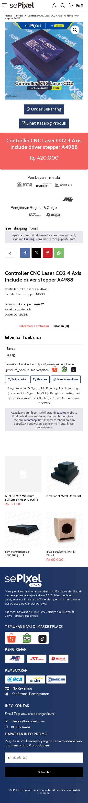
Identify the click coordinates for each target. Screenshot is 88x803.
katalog (61, 412)
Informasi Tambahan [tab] (34, 326)
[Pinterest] (48, 253)
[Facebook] (25, 253)
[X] (36, 253)
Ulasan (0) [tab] (61, 326)
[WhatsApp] (59, 253)
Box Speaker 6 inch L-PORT (61, 553)
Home (8, 15)
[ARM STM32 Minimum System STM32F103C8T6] (23, 474)
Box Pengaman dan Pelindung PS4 (18, 553)
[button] (62, 5)
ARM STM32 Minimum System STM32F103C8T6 (22, 497)
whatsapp (30, 420)
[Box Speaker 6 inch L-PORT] (64, 530)
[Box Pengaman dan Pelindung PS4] (23, 530)
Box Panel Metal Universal (63, 496)
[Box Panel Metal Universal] (64, 474)
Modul (19, 15)
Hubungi (29, 239)
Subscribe (44, 772)
